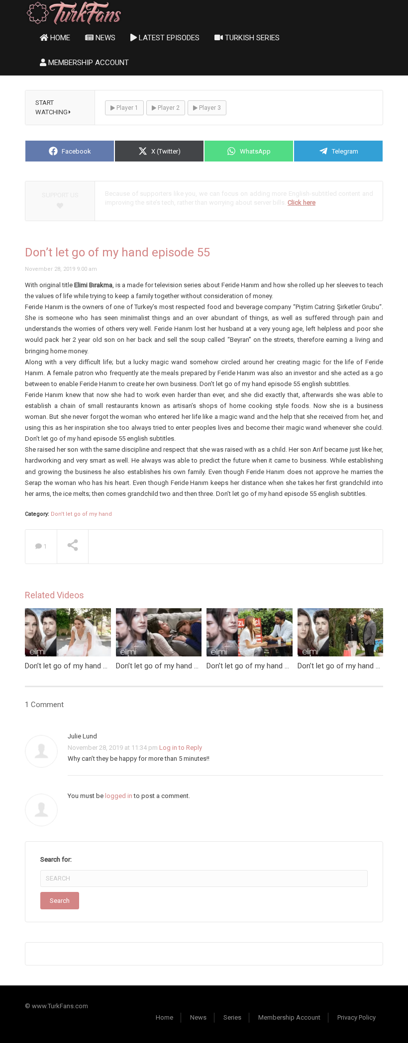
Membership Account (87, 62)
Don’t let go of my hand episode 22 (173, 665)
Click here (301, 202)
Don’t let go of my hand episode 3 (261, 665)
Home (59, 37)
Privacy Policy (356, 1017)
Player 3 (209, 107)
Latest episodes (168, 37)
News (104, 37)
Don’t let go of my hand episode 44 (82, 665)
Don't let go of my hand (81, 514)
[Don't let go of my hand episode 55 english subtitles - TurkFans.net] (74, 12)
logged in (118, 796)
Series (232, 1017)
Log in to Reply (180, 747)
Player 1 (126, 107)
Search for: (56, 859)
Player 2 (168, 107)
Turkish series (251, 37)
